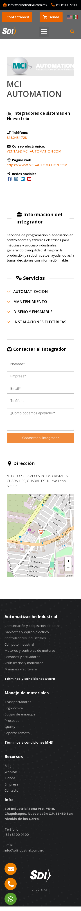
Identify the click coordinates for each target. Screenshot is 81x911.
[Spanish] (76, 17)
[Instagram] (16, 178)
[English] (70, 17)
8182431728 (17, 137)
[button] (44, 32)
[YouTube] (29, 178)
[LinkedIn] (22, 178)
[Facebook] (9, 178)
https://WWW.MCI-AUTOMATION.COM (37, 165)
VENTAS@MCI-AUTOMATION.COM (34, 151)
